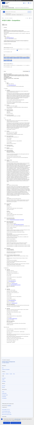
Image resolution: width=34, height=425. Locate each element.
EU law (3, 391)
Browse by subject (19, 14)
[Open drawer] (3, 24)
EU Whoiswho (4, 396)
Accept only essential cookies (15, 422)
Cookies (3, 379)
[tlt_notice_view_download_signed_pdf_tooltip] (17, 50)
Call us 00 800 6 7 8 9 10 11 (6, 409)
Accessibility (3, 381)
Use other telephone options (6, 411)
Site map (3, 387)
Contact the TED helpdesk (5, 369)
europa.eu (9, 405)
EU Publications (4, 398)
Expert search (13, 14)
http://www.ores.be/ (14, 283)
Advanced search (8, 14)
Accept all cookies (7, 422)
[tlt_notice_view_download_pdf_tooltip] (4, 57)
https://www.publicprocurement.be (19, 224)
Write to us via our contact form (6, 412)
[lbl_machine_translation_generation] (12, 63)
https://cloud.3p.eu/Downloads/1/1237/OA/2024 (17, 219)
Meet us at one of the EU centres (6, 414)
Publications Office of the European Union (8, 361)
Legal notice (4, 378)
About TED (3, 385)
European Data (4, 393)
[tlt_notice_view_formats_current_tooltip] (29, 71)
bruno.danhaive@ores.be (12, 300)
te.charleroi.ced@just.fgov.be (13, 318)
